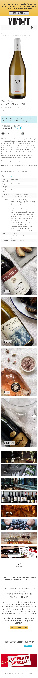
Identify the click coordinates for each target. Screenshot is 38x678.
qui (27, 121)
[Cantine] (19, 506)
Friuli (12, 176)
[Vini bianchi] (19, 298)
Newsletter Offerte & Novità (19, 641)
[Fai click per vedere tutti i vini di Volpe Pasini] (19, 565)
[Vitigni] (19, 520)
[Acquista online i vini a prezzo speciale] (19, 655)
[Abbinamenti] (19, 533)
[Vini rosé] (19, 348)
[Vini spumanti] (19, 399)
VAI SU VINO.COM (19, 628)
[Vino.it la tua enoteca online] (19, 21)
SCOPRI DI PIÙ (19, 13)
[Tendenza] (19, 479)
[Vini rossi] (19, 247)
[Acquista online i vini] (19, 547)
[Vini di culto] (19, 452)
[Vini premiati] (19, 465)
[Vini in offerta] (19, 492)
